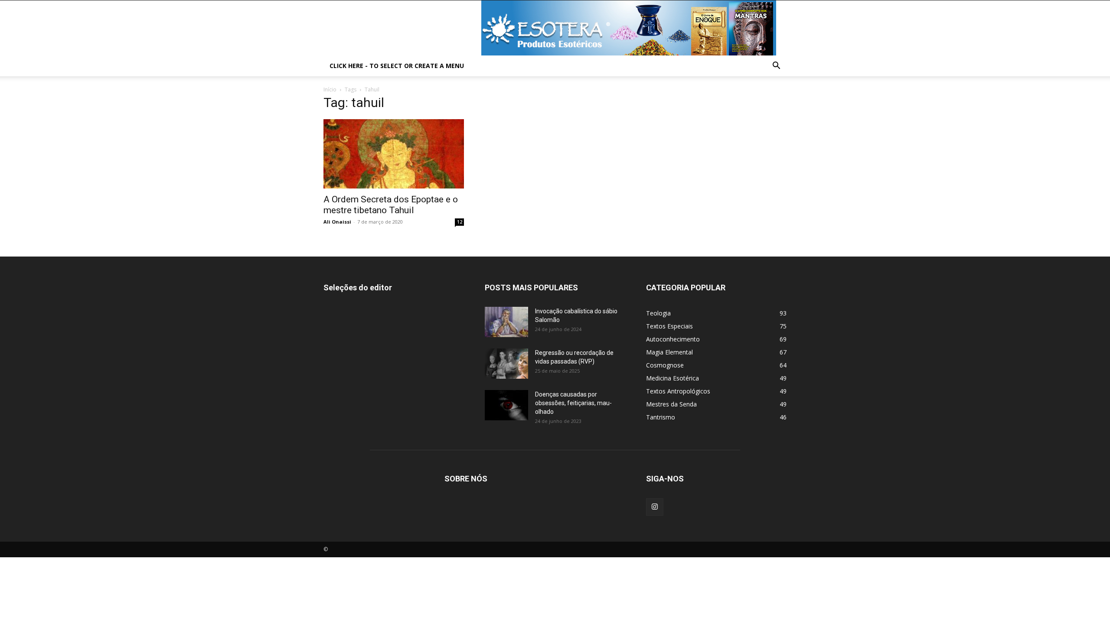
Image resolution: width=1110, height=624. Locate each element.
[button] (776, 66)
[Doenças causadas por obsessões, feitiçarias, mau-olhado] (506, 405)
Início (329, 89)
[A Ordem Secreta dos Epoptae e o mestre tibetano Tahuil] (393, 153)
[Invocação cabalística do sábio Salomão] (506, 322)
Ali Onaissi (337, 221)
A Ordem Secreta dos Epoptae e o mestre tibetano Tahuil (390, 204)
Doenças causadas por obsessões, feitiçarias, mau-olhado (573, 403)
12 (459, 222)
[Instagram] (654, 507)
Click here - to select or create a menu (397, 66)
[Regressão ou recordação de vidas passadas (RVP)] (506, 363)
